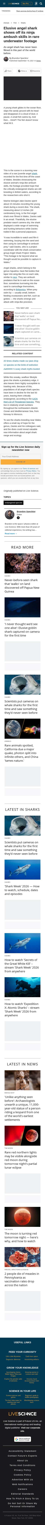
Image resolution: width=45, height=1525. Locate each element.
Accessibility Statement (22, 1451)
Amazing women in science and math (31, 1373)
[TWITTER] (19, 517)
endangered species (13, 503)
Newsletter (36, 71)
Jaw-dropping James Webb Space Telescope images (13, 1374)
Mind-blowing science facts (31, 1401)
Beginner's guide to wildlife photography (32, 1396)
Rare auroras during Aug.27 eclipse (29, 11)
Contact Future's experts (22, 1456)
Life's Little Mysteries (13, 1356)
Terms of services (29, 468)
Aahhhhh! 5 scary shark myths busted (22, 369)
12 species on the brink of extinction (21, 365)
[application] (22, 86)
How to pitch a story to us (22, 1498)
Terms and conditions (22, 1465)
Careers (22, 1489)
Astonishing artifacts (32, 1359)
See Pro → (27, 4)
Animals (6, 23)
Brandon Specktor (20, 58)
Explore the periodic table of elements (13, 1380)
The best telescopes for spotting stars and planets (13, 1402)
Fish (15, 23)
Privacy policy (22, 1470)
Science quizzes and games (13, 1396)
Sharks (23, 23)
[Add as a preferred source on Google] (22, 1439)
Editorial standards (22, 1494)
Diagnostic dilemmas (13, 1359)
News (38, 61)
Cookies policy (22, 1475)
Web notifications (22, 1484)
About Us (22, 1460)
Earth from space (32, 1356)
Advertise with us (22, 1479)
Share (10, 71)
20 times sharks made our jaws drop (21, 361)
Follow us (24, 71)
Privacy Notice (31, 471)
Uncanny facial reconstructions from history (32, 1381)
